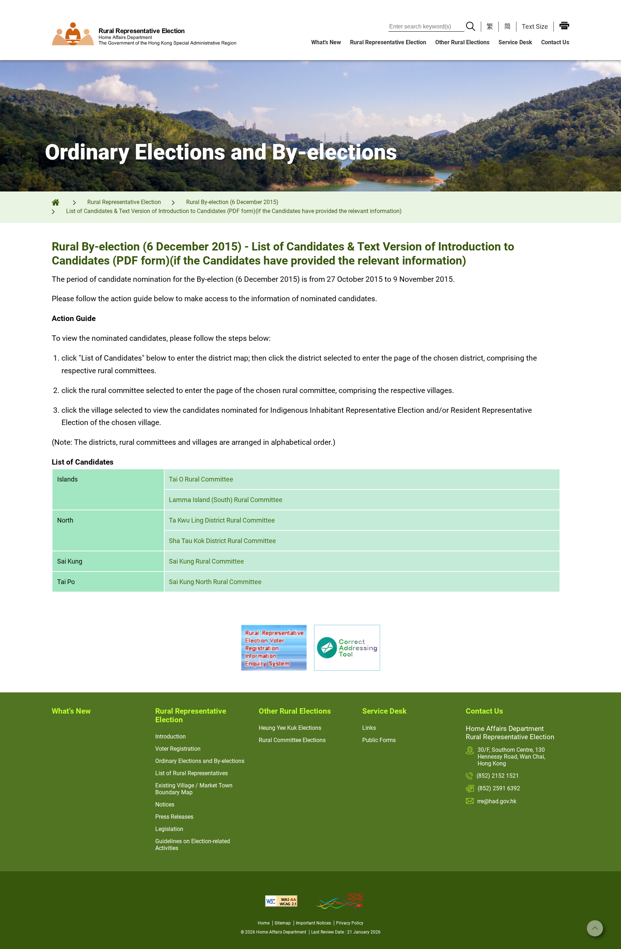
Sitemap (283, 923)
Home (264, 923)
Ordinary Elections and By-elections (199, 761)
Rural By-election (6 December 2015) (232, 202)
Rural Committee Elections (292, 740)
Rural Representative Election (388, 42)
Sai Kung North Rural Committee (215, 582)
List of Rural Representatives (191, 773)
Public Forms (379, 740)
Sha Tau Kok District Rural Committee (222, 540)
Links (369, 727)
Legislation (169, 829)
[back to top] (595, 928)
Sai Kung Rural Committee (206, 561)
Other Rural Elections (462, 42)
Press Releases (174, 816)
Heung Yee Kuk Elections (290, 727)
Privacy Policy (349, 923)
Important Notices (313, 923)
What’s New (326, 42)
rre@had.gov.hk (496, 801)
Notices (164, 804)
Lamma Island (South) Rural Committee (225, 499)
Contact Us (555, 42)
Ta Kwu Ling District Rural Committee (222, 520)
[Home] (60, 202)
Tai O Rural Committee (201, 479)
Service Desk (515, 42)
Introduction (170, 736)
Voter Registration (178, 748)
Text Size (535, 26)
